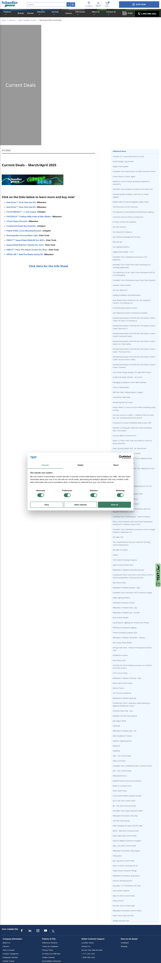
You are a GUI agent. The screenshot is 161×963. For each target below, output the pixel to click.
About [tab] (115, 465)
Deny (47, 505)
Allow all (114, 505)
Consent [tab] (45, 465)
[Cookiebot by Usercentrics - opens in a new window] (120, 457)
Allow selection (80, 505)
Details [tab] (80, 465)
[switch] (67, 495)
